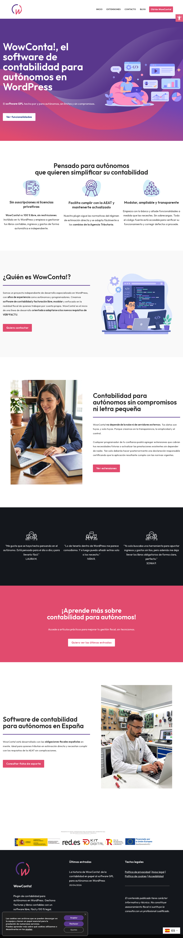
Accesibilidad (156, 876)
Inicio (99, 9)
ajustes (28, 929)
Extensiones (114, 9)
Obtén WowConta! (161, 9)
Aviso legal (158, 872)
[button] (179, 18)
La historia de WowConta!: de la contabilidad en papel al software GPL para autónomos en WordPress (91, 876)
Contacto (130, 9)
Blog (143, 9)
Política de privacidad (137, 872)
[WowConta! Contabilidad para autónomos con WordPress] (17, 9)
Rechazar (73, 923)
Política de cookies (136, 876)
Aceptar (73, 917)
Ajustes (73, 929)
